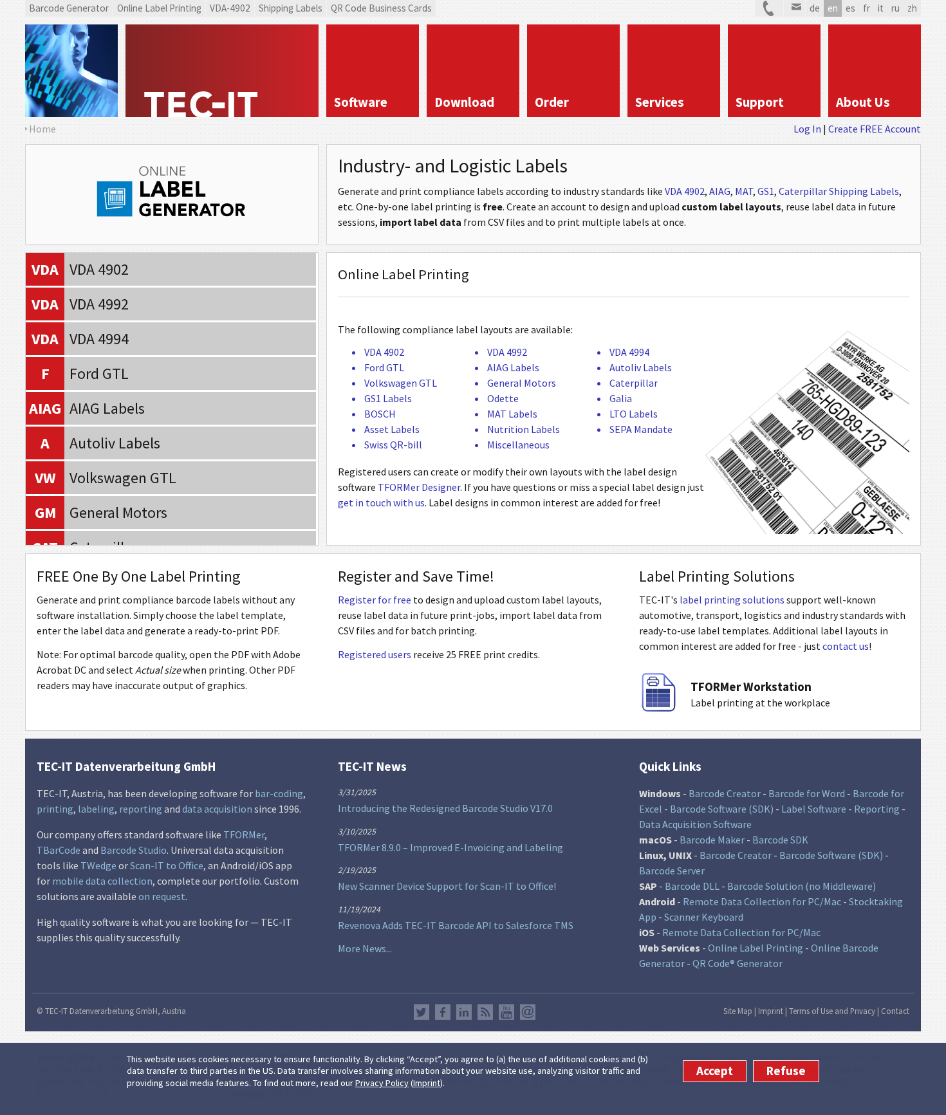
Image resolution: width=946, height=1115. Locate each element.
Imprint (426, 1083)
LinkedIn (464, 1012)
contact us (845, 646)
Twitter (421, 1012)
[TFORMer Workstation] (658, 707)
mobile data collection (102, 880)
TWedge (98, 865)
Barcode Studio (133, 849)
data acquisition (217, 808)
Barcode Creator (725, 793)
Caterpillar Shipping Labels (839, 191)
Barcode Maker (712, 839)
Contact (895, 1011)
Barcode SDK (780, 839)
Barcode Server (672, 870)
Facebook (442, 1012)
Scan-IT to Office (166, 865)
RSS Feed (485, 1012)
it (881, 8)
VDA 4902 (685, 191)
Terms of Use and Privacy (832, 1011)
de (815, 8)
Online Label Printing (755, 947)
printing (55, 808)
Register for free (374, 599)
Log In (807, 128)
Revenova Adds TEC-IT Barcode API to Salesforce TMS (455, 925)
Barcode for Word (806, 793)
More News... (365, 948)
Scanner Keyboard (703, 916)
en (833, 8)
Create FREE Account (874, 128)
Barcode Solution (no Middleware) (801, 886)
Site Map (737, 1011)
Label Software (813, 808)
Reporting (877, 808)
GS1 (765, 191)
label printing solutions (732, 599)
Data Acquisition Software (695, 824)
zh (912, 8)
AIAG (719, 191)
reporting (140, 808)
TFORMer (243, 834)
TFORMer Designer (419, 487)
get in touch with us (381, 502)
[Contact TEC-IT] (769, 8)
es (850, 8)
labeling (96, 808)
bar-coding (279, 793)
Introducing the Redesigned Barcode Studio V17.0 (445, 808)
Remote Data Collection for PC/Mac (762, 901)
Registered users (374, 654)
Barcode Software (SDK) (722, 808)
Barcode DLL (692, 886)
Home (42, 128)
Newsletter (527, 1012)
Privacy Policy (382, 1083)
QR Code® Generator (737, 963)
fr (866, 8)
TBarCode (58, 849)
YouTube (506, 1012)
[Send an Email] (794, 8)
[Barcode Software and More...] (71, 70)
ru (895, 8)
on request (161, 896)
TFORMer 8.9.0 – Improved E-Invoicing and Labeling (450, 847)
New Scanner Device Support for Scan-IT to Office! (447, 886)
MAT (744, 191)
